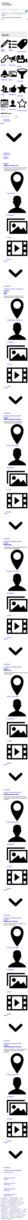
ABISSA (5, 293)
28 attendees (10, 467)
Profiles (11, 50)
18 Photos (9, 1118)
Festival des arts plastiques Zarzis (11, 165)
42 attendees (10, 342)
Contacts (3, 65)
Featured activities (22, 110)
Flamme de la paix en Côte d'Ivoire (11, 921)
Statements (4, 79)
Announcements (21, 51)
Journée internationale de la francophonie (12, 419)
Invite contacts (7, 286)
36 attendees (10, 593)
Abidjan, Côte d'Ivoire (13, 445)
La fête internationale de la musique (11, 794)
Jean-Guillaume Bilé (15, 415)
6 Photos (9, 740)
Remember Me (5, 13)
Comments (20, 81)
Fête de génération (8, 544)
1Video (9, 386)
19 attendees (10, 844)
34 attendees (10, 718)
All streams (20, 95)
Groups (3, 94)
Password (15, 9)
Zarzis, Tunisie (11, 193)
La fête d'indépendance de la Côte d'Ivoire (12, 1046)
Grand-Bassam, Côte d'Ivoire (15, 320)
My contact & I (13, 109)
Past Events (7, 120)
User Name (3, 9)
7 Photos (9, 364)
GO (16, 116)
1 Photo (9, 237)
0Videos (9, 259)
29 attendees (10, 1096)
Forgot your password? (17, 13)
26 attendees (10, 215)
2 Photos (9, 866)
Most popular (12, 94)
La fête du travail (7, 670)
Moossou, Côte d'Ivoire (13, 571)
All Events (6, 119)
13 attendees (10, 969)
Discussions (12, 65)
